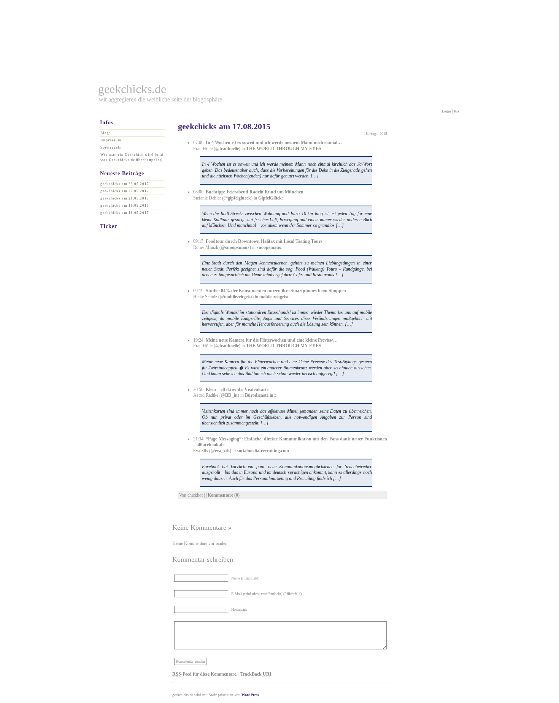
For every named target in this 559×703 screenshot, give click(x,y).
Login (446, 111)
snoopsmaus (237, 247)
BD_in (231, 395)
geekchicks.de (132, 89)
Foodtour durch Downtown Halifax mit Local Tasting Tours (264, 241)
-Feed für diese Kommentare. (204, 674)
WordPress (250, 695)
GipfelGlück (270, 198)
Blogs (105, 133)
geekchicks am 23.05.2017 (124, 184)
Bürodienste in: (260, 395)
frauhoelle (229, 148)
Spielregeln (111, 147)
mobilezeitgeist (238, 296)
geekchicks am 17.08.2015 (224, 126)
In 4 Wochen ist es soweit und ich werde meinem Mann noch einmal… (274, 142)
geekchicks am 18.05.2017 (124, 213)
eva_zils (222, 450)
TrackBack (256, 674)
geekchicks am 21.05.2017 (124, 198)
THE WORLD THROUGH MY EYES (283, 148)
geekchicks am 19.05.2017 (124, 205)
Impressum (110, 140)
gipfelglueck (239, 198)
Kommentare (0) (224, 495)
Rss (456, 111)
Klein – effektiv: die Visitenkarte (237, 389)
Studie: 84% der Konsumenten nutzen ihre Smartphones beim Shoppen (276, 290)
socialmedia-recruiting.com (263, 450)
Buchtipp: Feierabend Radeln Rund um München (254, 192)
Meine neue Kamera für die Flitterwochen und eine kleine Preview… (272, 340)
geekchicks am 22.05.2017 (124, 191)
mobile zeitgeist (274, 296)
